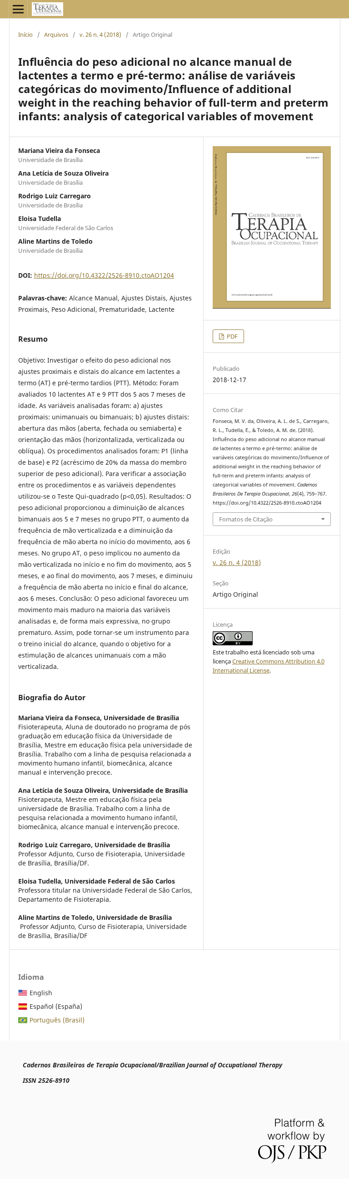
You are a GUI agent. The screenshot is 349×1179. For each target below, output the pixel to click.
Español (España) (56, 1006)
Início (25, 34)
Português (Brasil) (57, 1020)
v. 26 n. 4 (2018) (100, 34)
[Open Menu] (18, 9)
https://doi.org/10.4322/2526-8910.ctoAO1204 (104, 275)
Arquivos (56, 34)
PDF (231, 336)
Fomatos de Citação (246, 519)
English (41, 992)
